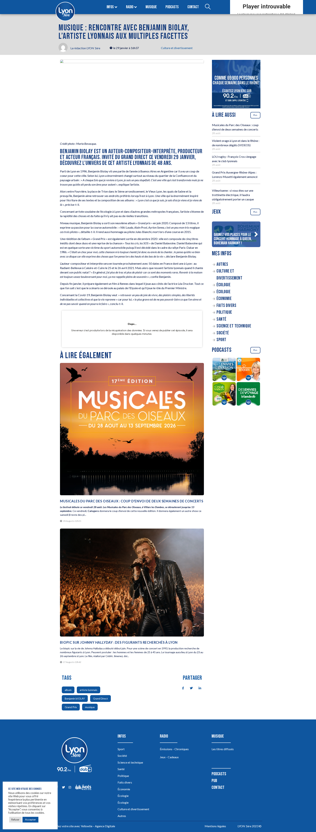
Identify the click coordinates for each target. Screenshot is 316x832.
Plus (255, 115)
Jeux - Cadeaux (169, 757)
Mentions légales (215, 826)
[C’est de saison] (224, 394)
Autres (222, 264)
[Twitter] (63, 787)
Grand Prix (71, 707)
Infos (110, 7)
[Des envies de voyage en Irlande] (248, 394)
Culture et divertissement (177, 48)
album (68, 689)
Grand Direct (100, 698)
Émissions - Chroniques (174, 749)
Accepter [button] (30, 819)
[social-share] (181, 688)
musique (90, 707)
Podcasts (172, 7)
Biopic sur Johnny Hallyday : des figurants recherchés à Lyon (119, 642)
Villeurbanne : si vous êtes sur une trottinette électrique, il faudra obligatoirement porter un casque (233, 195)
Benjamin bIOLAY (75, 698)
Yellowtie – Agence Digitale (98, 826)
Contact (193, 7)
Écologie (223, 285)
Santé (221, 319)
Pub (214, 780)
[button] (256, 234)
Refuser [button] (15, 819)
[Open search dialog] (207, 7)
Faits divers (226, 305)
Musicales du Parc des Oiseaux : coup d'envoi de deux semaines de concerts (131, 501)
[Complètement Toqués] (248, 370)
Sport (221, 340)
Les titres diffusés (223, 749)
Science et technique (234, 326)
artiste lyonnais (88, 689)
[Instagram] (70, 787)
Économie (224, 298)
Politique (224, 312)
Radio (129, 7)
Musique (151, 7)
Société (223, 333)
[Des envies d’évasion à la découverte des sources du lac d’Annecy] (224, 370)
